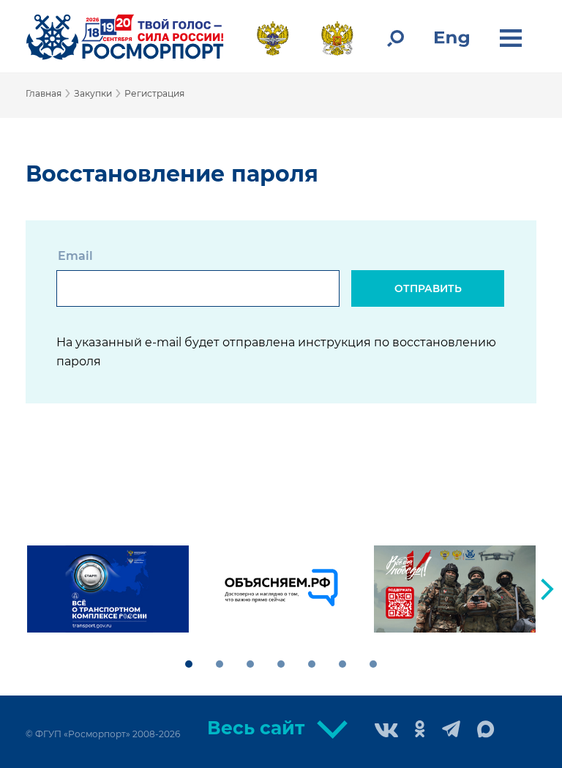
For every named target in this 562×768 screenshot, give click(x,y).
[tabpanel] (108, 589)
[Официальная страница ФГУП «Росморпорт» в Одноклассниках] (420, 730)
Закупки (93, 93)
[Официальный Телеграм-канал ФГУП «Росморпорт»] (451, 730)
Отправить (428, 288)
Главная (43, 93)
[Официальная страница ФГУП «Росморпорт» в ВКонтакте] (386, 732)
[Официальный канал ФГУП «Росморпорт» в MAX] (486, 730)
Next (547, 589)
